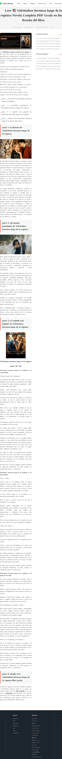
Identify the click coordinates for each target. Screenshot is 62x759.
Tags (14, 728)
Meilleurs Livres (35, 742)
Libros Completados (16, 732)
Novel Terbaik (35, 749)
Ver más (60, 34)
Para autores (16, 723)
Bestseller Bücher (36, 725)
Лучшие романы (36, 747)
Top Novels (34, 718)
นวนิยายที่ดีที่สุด (36, 752)
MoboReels (34, 754)
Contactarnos (16, 725)
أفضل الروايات (35, 733)
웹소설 (33, 723)
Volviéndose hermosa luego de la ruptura (15, 52)
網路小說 (34, 737)
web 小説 (34, 745)
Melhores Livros (35, 740)
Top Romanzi (35, 735)
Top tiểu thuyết (35, 728)
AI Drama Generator (36, 757)
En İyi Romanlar (36, 730)
